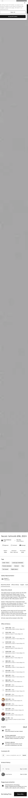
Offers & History (15, 584)
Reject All (13, 12)
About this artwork (5, 584)
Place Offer (20, 794)
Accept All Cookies (12, 16)
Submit (24, 755)
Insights (22, 584)
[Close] (24, 2)
